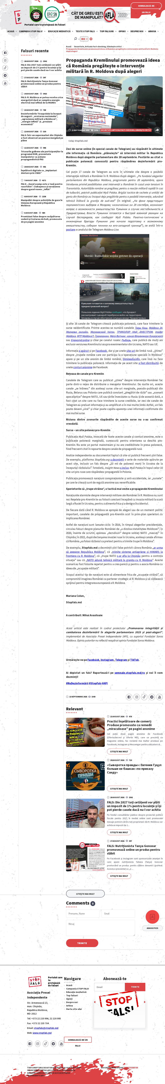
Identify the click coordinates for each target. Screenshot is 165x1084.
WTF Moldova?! (85, 336)
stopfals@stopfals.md (46, 1028)
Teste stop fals (85, 31)
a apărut (84, 351)
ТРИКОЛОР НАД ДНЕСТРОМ (134, 332)
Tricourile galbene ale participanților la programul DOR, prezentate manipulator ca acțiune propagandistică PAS (42, 155)
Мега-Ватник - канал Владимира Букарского (136, 336)
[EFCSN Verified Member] (52, 14)
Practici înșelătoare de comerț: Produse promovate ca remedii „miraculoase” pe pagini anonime (131, 724)
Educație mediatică (59, 31)
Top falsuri (107, 31)
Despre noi (137, 31)
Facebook (101, 351)
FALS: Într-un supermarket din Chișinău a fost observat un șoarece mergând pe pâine (42, 138)
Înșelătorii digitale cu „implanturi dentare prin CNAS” (39, 171)
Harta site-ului (74, 1009)
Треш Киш (141, 328)
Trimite (82, 943)
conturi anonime (82, 367)
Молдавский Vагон (102, 332)
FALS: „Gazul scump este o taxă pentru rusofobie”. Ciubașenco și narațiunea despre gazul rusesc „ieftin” (41, 186)
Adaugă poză (152, 928)
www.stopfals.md (42, 1032)
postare (70, 229)
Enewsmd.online (80, 340)
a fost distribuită (149, 363)
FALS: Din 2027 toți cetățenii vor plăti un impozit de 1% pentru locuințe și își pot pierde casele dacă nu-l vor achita (41, 67)
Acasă (10, 31)
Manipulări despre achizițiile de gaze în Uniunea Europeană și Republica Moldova (41, 203)
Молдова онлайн (77, 332)
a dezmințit (117, 459)
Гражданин (102, 336)
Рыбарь (126, 340)
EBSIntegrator (131, 1068)
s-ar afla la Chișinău (129, 556)
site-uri (130, 351)
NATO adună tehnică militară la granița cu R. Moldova (119, 560)
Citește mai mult (119, 751)
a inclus (124, 468)
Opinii (122, 31)
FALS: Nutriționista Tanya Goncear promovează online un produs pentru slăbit (41, 84)
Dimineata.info (131, 359)
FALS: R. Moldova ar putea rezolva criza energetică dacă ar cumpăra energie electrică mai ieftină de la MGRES (42, 100)
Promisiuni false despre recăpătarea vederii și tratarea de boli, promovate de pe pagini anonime (41, 219)
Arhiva (152, 31)
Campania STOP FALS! (31, 31)
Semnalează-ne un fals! (146, 7)
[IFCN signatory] (36, 14)
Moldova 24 (155, 328)
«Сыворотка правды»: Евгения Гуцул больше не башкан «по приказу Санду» (134, 768)
